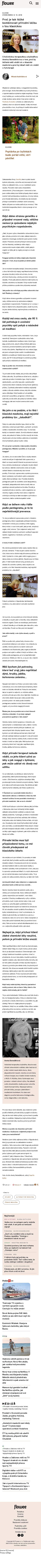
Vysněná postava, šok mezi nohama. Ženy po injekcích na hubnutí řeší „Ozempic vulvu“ (19, 1247)
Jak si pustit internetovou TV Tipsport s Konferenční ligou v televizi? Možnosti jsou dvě (16, 1486)
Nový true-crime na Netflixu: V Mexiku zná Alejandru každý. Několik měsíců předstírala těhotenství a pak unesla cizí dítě (16, 1377)
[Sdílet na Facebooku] (35, 1185)
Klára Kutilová (24, 1219)
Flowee (9, 3)
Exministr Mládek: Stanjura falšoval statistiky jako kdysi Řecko (15, 1326)
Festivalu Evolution (9, 102)
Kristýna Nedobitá (20, 1243)
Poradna (8, 1231)
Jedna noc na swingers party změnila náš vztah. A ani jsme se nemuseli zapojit (19, 1224)
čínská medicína (11, 1202)
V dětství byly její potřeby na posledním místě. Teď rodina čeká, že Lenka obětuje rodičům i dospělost (19, 1259)
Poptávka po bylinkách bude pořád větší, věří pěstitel (18, 155)
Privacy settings (5, 1553)
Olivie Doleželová (21, 1231)
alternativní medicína (25, 1197)
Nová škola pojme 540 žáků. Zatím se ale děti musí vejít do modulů (16, 1316)
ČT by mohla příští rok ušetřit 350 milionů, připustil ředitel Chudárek (15, 1436)
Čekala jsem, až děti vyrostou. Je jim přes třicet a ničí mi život (19, 1270)
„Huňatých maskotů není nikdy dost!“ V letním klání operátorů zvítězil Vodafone (16, 1426)
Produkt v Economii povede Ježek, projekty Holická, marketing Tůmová (14, 1416)
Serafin (18, 179)
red (15, 1254)
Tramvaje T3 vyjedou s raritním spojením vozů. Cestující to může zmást (13, 1306)
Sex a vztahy (10, 1219)
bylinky (8, 1197)
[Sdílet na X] (38, 1185)
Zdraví (7, 1243)
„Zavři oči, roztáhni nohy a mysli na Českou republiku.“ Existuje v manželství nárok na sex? (18, 1236)
